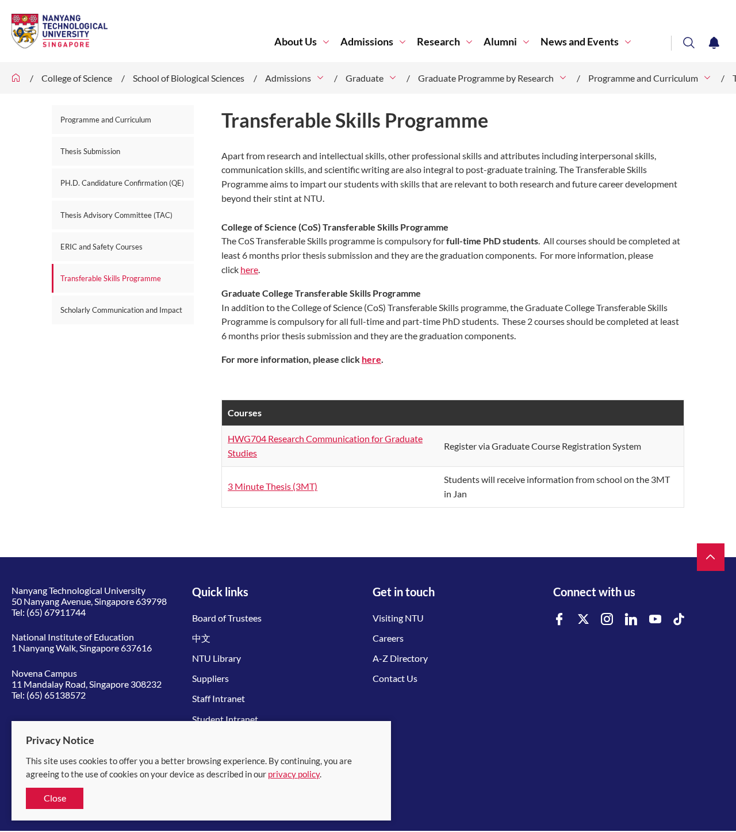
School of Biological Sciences (188, 77)
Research (438, 42)
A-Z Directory (400, 658)
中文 (201, 637)
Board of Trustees (227, 617)
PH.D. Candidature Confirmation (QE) (122, 182)
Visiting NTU (398, 617)
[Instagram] (607, 619)
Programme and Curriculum (643, 77)
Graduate (365, 77)
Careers (388, 637)
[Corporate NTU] (16, 77)
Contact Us (395, 678)
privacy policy (294, 774)
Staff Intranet (218, 698)
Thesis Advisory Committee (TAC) (116, 215)
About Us (295, 42)
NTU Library (216, 658)
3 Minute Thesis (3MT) (272, 486)
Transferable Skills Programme (110, 278)
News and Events (579, 42)
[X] (583, 619)
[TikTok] (679, 619)
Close (55, 797)
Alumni (500, 42)
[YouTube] (655, 619)
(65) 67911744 (56, 612)
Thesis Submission (90, 151)
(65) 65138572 (56, 694)
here (249, 269)
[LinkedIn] (631, 619)
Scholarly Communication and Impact (121, 310)
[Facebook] (559, 619)
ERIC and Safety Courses (101, 246)
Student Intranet (225, 719)
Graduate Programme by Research (486, 77)
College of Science (76, 77)
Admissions (366, 42)
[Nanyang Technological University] (143, 31)
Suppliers (210, 678)
